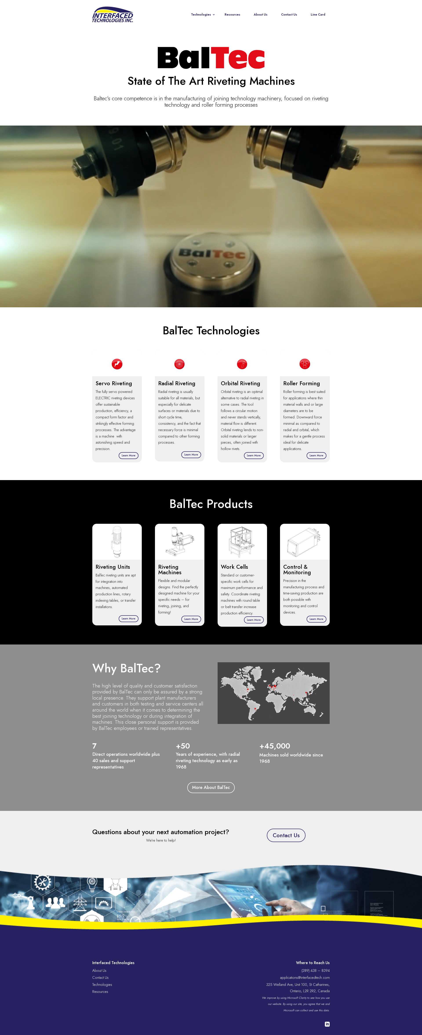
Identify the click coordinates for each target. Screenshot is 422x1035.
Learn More (128, 455)
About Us (260, 14)
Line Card (318, 14)
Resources (232, 14)
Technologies (201, 14)
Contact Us (289, 14)
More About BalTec (211, 787)
